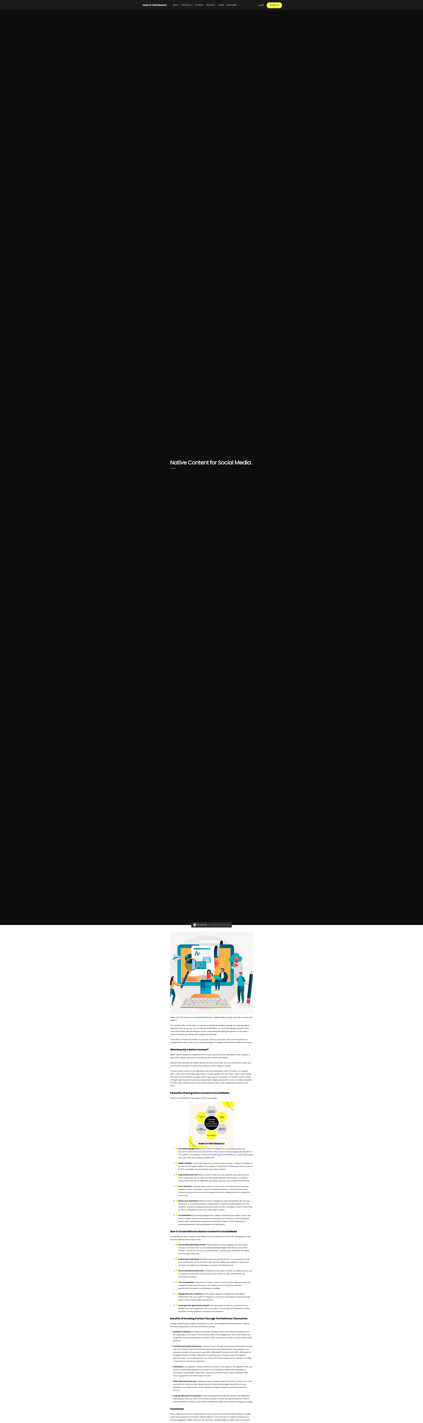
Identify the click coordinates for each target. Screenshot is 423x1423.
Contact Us (274, 5)
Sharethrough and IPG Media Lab (223, 1155)
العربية (261, 5)
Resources (211, 5)
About (175, 5)
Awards (221, 5)
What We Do (186, 5)
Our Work (199, 5)
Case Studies (231, 5)
